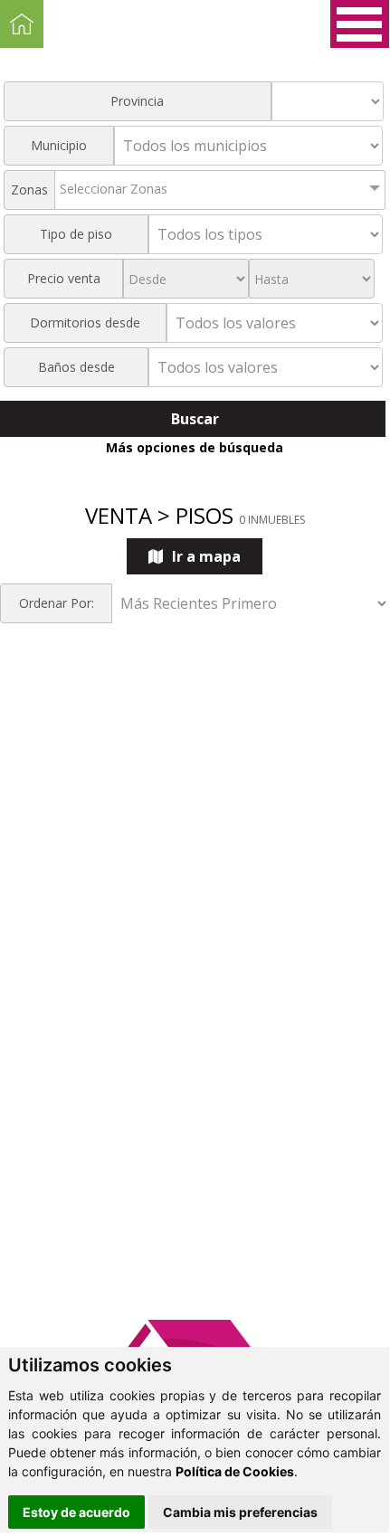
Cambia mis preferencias (240, 1512)
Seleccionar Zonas (113, 188)
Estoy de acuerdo (76, 1512)
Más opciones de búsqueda (194, 447)
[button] (359, 24)
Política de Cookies (235, 1471)
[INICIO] (21, 24)
